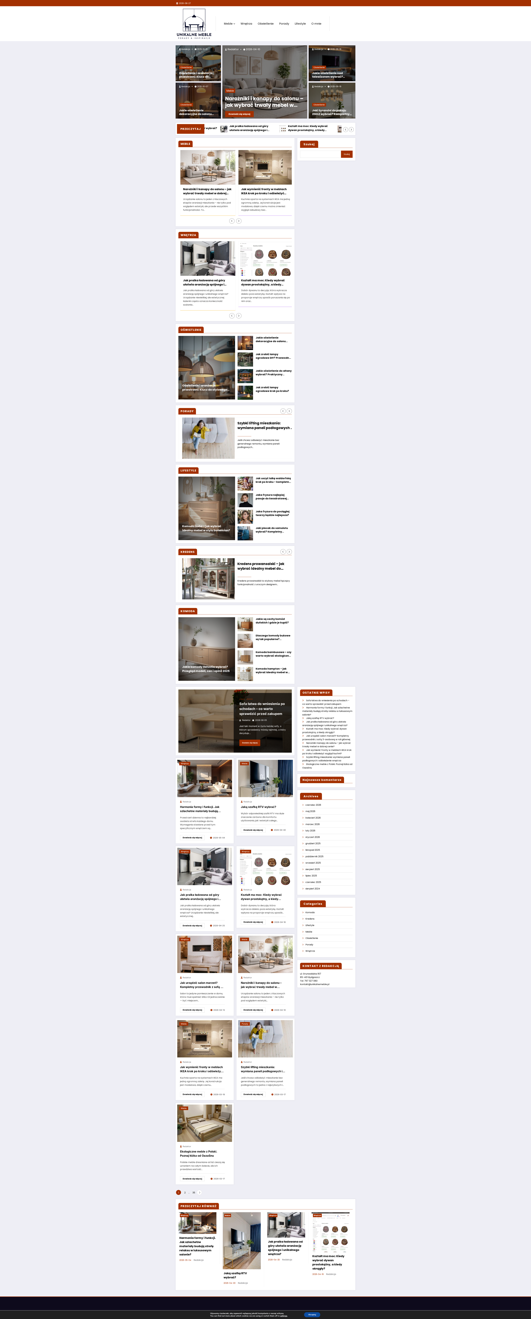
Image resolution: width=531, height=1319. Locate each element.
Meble (228, 24)
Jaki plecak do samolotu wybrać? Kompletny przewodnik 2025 (272, 530)
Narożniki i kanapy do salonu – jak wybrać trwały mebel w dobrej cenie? (264, 102)
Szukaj (309, 144)
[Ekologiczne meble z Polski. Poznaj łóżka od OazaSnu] (204, 1123)
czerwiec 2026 (313, 805)
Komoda (310, 912)
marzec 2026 (312, 824)
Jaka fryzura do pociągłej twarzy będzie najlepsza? (272, 513)
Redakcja (185, 49)
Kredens (309, 918)
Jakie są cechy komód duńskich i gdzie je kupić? (272, 620)
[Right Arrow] (351, 129)
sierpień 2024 (312, 888)
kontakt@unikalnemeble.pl (314, 984)
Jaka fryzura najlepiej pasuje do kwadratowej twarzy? (271, 497)
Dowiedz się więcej (239, 114)
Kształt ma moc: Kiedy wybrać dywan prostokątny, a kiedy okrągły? (261, 282)
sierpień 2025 (312, 869)
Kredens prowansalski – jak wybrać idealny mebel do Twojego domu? (257, 566)
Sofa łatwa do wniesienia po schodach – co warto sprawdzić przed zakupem (262, 709)
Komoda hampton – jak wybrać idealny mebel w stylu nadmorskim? (272, 671)
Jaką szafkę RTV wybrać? (313, 128)
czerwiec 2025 (313, 882)
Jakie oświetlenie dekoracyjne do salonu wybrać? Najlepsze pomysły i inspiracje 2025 (197, 112)
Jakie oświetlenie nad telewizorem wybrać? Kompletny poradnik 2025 (330, 75)
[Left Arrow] (345, 129)
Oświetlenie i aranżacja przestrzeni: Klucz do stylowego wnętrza (195, 75)
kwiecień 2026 (313, 817)
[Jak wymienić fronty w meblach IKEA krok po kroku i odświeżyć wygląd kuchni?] (204, 1038)
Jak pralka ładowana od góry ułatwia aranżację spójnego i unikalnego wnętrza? (202, 282)
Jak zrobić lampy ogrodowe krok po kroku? (272, 389)
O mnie (316, 24)
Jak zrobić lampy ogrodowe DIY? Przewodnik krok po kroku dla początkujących (273, 356)
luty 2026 (310, 830)
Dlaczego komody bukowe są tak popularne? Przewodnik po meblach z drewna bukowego (273, 637)
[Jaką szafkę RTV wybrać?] (265, 778)
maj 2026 (310, 811)
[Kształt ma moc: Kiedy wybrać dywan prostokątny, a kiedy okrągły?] (265, 866)
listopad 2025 (312, 850)
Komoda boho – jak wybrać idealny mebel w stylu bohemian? (206, 528)
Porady (284, 24)
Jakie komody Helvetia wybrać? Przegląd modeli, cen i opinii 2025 (206, 669)
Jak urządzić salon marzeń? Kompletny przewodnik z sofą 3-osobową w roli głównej (202, 985)
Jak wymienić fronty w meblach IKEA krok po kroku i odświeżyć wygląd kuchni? (262, 191)
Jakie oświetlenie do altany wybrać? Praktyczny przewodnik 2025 (274, 373)
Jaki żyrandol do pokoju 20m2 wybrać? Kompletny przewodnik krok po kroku (331, 112)
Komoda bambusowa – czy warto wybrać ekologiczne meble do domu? (273, 654)
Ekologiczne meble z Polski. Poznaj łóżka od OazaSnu (198, 1153)
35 (193, 1192)
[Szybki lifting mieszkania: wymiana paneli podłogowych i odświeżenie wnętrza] (265, 1038)
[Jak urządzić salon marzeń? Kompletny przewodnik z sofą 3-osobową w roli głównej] (204, 954)
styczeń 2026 (312, 837)
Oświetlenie (266, 24)
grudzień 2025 (313, 843)
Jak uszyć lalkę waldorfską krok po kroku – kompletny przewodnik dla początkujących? (273, 480)
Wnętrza (246, 24)
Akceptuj (312, 1314)
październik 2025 (314, 856)
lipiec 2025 (311, 875)
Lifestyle (300, 24)
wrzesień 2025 (313, 862)
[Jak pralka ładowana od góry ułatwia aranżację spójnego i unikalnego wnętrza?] (204, 866)
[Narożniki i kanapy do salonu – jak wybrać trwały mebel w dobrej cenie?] (265, 954)
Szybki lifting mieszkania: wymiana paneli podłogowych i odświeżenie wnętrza (261, 426)
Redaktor (233, 49)
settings (283, 1316)
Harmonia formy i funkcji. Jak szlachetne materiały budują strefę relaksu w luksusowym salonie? (258, 128)
